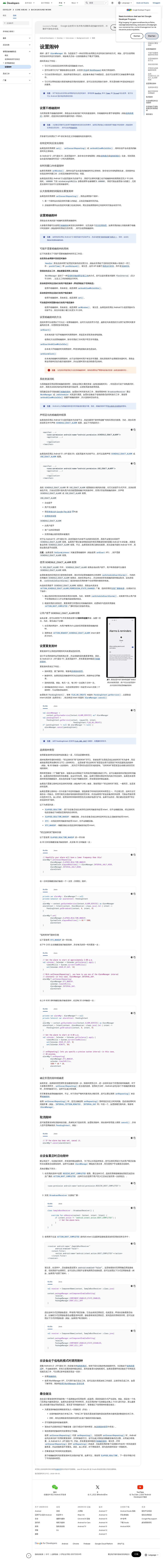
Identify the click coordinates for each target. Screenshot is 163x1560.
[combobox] (96, 3)
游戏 (58, 1511)
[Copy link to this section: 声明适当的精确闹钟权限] (68, 415)
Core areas (21, 10)
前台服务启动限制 (114, 406)
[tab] (45, 706)
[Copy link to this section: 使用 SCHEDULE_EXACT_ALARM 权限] (78, 562)
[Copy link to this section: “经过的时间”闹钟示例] (63, 832)
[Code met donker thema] (131, 429)
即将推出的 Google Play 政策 (59, 512)
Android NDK (125, 1526)
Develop (7, 10)
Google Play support (149, 1519)
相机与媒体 (60, 1522)
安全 (36, 1519)
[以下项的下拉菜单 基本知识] (35, 3)
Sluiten (137, 36)
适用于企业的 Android (43, 1515)
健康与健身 (60, 1519)
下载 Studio (124, 1522)
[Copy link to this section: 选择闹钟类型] (56, 750)
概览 (4, 15)
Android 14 (103, 1522)
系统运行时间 (108, 266)
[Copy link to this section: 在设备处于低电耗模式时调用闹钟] (85, 1360)
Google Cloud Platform (104, 1544)
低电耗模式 (115, 156)
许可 (47, 1554)
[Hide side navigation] (28, 1555)
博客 (36, 1530)
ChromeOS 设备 (84, 1519)
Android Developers (47, 38)
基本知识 (28, 3)
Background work (41, 10)
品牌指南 (54, 1554)
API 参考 (123, 1519)
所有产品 (121, 1544)
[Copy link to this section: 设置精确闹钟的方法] (63, 317)
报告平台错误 (147, 1511)
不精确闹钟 (63, 225)
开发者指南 (124, 1515)
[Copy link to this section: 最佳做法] (53, 1394)
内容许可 (58, 1469)
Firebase (87, 1544)
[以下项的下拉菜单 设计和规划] (53, 3)
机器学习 (59, 1515)
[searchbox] (16, 23)
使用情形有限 (50, 516)
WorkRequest (95, 70)
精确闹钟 (73, 128)
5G (57, 1530)
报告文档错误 (147, 1515)
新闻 (36, 1526)
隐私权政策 (60, 1526)
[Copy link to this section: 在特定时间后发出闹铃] (66, 143)
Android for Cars (84, 1522)
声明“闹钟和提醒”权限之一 (107, 237)
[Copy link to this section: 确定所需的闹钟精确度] (66, 1078)
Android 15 (103, 1519)
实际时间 (125, 266)
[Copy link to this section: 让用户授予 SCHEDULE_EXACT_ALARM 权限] (82, 613)
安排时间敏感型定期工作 (77, 276)
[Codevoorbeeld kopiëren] (134, 429)
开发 (60, 3)
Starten (151, 36)
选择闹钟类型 (77, 671)
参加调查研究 (147, 1522)
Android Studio (142, 3)
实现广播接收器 (117, 588)
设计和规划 (45, 3)
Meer (74, 3)
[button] (14, 38)
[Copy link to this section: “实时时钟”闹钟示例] (61, 935)
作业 (85, 70)
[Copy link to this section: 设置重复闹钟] (59, 646)
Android (38, 1511)
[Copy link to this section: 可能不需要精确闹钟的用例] (70, 248)
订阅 (136, 1554)
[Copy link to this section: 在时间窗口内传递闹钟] (66, 165)
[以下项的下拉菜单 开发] (65, 3)
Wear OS (81, 1515)
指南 (14, 15)
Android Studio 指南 (127, 1511)
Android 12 (103, 1530)
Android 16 (103, 1515)
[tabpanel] (88, 721)
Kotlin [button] (45, 706)
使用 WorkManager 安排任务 (72, 1383)
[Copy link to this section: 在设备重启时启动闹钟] (70, 1156)
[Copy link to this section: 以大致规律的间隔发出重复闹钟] (75, 191)
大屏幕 (80, 1511)
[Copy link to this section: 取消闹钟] (53, 1117)
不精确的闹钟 (64, 392)
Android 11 (103, 1534)
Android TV (82, 1526)
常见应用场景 (101, 225)
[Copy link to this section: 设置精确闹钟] (59, 215)
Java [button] (55, 706)
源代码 (37, 1522)
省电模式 (104, 156)
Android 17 (103, 1511)
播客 (36, 1534)
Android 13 (103, 1526)
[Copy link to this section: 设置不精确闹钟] (62, 108)
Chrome (76, 1544)
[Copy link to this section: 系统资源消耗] (56, 379)
